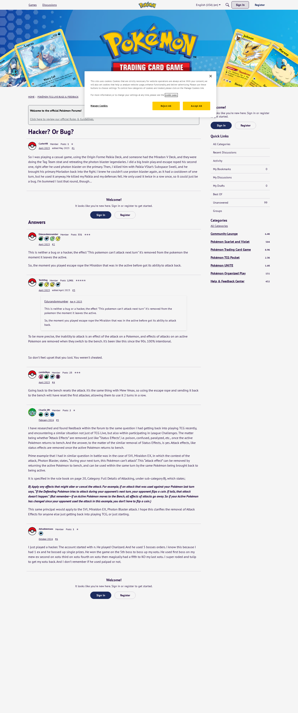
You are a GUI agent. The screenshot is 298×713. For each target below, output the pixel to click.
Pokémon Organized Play (240, 273)
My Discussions (222, 177)
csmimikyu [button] (44, 372)
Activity (217, 161)
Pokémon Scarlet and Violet (240, 241)
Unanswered (240, 202)
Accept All (196, 106)
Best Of (217, 194)
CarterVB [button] (43, 143)
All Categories (221, 144)
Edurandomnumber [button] (48, 234)
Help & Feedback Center (240, 281)
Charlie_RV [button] (44, 409)
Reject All (166, 106)
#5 (57, 420)
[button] (32, 146)
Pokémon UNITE (240, 265)
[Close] (210, 76)
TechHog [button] (43, 280)
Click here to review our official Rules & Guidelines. (62, 119)
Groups (217, 211)
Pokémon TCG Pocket (240, 257)
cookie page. (171, 95)
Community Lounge (240, 234)
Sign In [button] (100, 215)
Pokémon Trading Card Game (240, 249)
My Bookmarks (240, 169)
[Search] (227, 5)
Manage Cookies (99, 105)
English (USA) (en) (207, 5)
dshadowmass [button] (46, 528)
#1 (73, 148)
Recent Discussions (224, 152)
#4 (53, 382)
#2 (53, 244)
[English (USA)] (147, 5)
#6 (56, 538)
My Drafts (240, 186)
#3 (73, 290)
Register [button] (125, 215)
